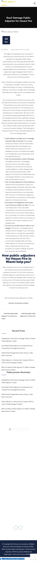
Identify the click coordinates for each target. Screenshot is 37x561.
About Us (19, 464)
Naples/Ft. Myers (19, 514)
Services (18, 468)
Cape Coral (19, 519)
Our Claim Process (18, 471)
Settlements (18, 490)
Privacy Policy (18, 486)
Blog (18, 479)
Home (18, 460)
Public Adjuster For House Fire (20, 49)
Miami (19, 506)
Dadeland (19, 510)
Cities (18, 475)
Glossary (18, 483)
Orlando (19, 523)
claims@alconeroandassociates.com (20, 502)
